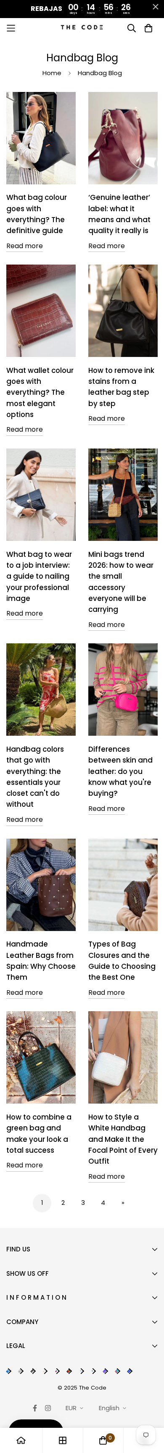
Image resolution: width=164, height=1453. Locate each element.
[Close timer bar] (155, 6)
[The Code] (82, 28)
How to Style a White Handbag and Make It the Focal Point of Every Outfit (123, 1139)
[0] (103, 1440)
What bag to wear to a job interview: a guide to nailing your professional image (39, 576)
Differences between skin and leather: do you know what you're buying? (120, 771)
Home (51, 72)
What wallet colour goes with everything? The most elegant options (40, 392)
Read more (24, 246)
